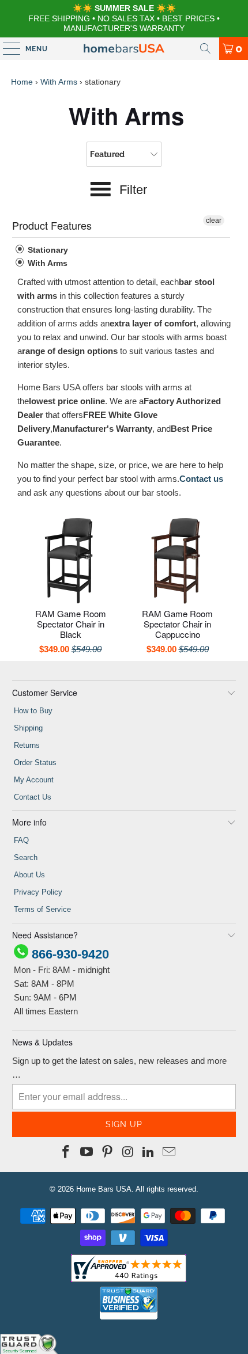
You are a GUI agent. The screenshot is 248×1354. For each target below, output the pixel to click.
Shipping (28, 728)
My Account (34, 779)
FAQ (21, 840)
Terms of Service (42, 909)
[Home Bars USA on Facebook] (66, 1152)
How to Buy (33, 710)
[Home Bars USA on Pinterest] (107, 1152)
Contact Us (32, 797)
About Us (29, 874)
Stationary (46, 249)
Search (25, 857)
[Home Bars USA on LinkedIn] (148, 1152)
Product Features (52, 225)
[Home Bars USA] (124, 48)
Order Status (35, 762)
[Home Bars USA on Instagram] (128, 1152)
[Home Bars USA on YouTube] (87, 1152)
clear (213, 220)
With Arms (58, 81)
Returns (27, 745)
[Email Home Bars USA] (169, 1152)
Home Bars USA (103, 1189)
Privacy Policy (38, 892)
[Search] (205, 48)
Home (22, 81)
